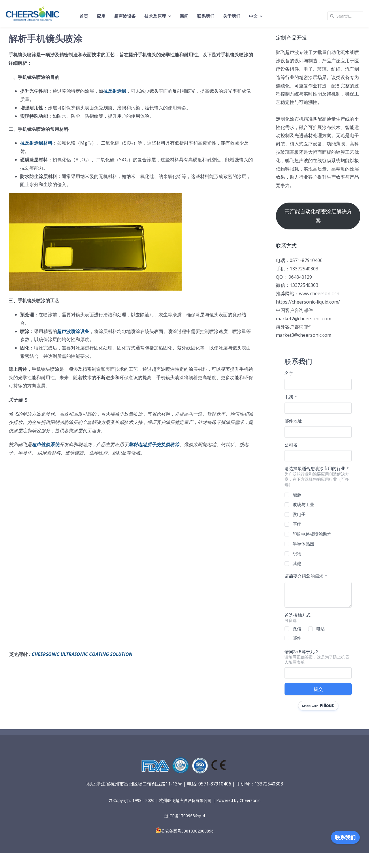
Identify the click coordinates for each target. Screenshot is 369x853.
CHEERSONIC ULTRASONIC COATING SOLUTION (82, 654)
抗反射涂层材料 (36, 143)
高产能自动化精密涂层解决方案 (318, 216)
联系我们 (345, 837)
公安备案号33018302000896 (187, 831)
